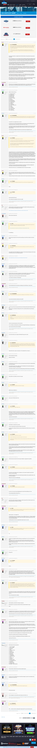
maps (28, 736)
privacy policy (3, 737)
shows (20, 6)
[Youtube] (33, 740)
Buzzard (3, 569)
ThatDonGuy (3, 643)
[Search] (34, 4)
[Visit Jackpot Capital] (18, 729)
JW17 (2, 340)
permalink (35, 42)
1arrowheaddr (4, 213)
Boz (2, 205)
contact (33, 736)
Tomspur (3, 113)
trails (23, 6)
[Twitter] (30, 740)
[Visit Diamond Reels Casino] (30, 729)
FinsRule (3, 90)
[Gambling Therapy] (25, 743)
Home (18, 13)
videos (17, 6)
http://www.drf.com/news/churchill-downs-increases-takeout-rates (18, 210)
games (20, 4)
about (30, 736)
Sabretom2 (3, 235)
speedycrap (3, 305)
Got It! (32, 747)
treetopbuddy (4, 82)
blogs (25, 6)
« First (6, 39)
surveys (10, 6)
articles (4, 736)
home (2, 736)
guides (14, 6)
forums (17, 4)
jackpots (23, 4)
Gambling (24, 13)
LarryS (3, 42)
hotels (14, 4)
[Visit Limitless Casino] (7, 729)
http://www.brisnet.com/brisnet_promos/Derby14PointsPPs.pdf (18, 257)
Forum (21, 13)
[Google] (35, 740)
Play (28, 21)
